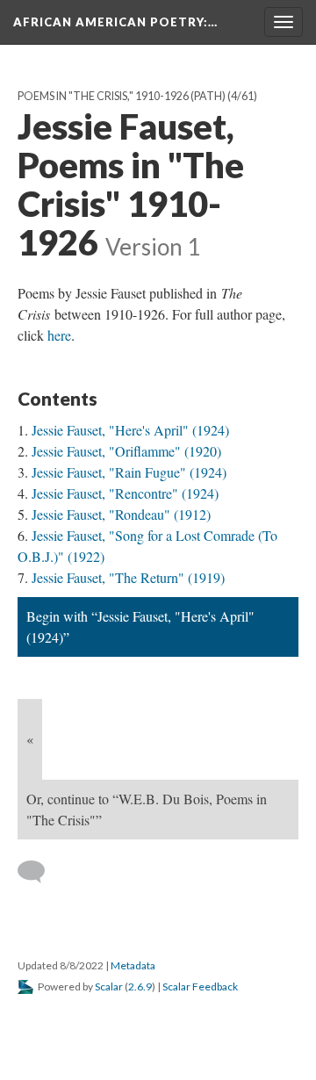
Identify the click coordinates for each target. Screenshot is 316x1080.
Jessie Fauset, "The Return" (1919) (128, 577)
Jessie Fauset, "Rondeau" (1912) (121, 514)
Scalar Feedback (200, 986)
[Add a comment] (39, 871)
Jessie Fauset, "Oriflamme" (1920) (126, 451)
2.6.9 (140, 986)
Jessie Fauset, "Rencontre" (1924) (125, 493)
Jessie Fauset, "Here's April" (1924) (130, 430)
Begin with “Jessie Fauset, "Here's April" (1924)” (140, 626)
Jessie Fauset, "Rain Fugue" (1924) (129, 472)
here (59, 335)
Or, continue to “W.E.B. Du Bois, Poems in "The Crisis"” (146, 809)
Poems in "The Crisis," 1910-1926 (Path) (122, 96)
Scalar (109, 986)
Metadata (133, 965)
